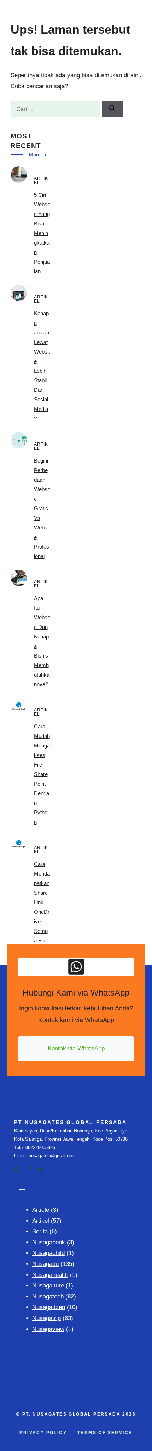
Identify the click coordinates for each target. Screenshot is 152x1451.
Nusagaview (48, 1329)
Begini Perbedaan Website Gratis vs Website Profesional (42, 508)
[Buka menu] (22, 1188)
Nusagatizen (48, 1307)
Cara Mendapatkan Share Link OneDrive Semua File (42, 902)
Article (40, 1209)
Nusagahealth (50, 1275)
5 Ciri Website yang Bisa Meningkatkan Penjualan (42, 233)
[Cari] (112, 109)
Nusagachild (48, 1253)
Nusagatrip (46, 1318)
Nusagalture (48, 1285)
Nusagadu (45, 1264)
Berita (40, 1231)
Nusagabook (48, 1242)
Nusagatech (48, 1296)
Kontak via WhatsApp (76, 1048)
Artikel (40, 1220)
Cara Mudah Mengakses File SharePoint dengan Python (42, 774)
